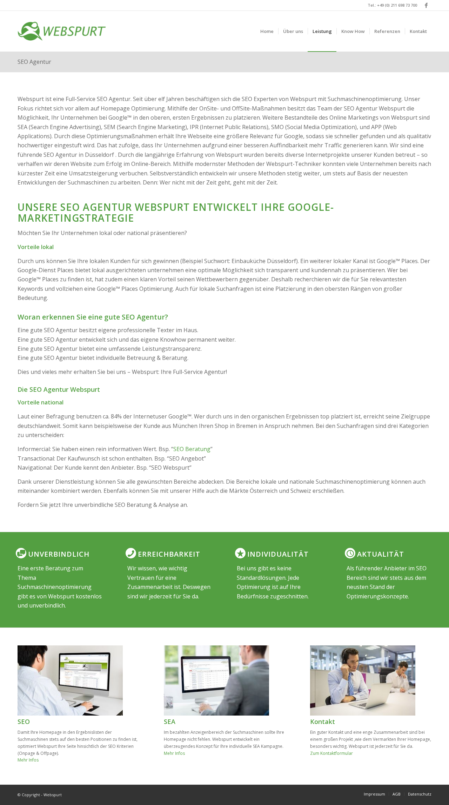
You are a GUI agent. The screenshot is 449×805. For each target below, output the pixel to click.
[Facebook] (426, 5)
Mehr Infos (28, 760)
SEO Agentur (34, 62)
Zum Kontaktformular (331, 753)
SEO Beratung (191, 449)
